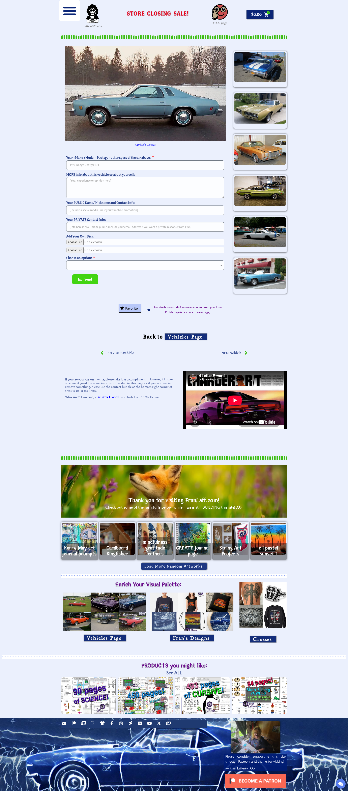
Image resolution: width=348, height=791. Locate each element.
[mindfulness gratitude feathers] (155, 539)
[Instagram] (122, 724)
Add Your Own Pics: (80, 236)
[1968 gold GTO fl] (260, 108)
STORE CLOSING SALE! (158, 13)
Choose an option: (79, 258)
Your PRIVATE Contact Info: (86, 219)
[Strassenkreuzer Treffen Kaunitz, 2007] (260, 232)
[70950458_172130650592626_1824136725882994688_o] (260, 67)
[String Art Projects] (230, 539)
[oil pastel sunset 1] (268, 539)
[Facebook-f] (113, 724)
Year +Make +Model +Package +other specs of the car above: (108, 157)
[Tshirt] (103, 724)
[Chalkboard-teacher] (84, 724)
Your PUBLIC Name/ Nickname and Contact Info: (100, 202)
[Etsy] (94, 724)
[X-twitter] (160, 724)
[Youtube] (150, 724)
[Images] (169, 724)
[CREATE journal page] (193, 539)
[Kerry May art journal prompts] (79, 539)
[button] (69, 10)
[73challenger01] (260, 191)
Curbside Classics (145, 145)
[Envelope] (65, 724)
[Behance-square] (141, 724)
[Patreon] (75, 724)
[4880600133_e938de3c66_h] (260, 150)
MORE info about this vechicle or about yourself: (100, 174)
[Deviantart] (131, 724)
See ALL (174, 673)
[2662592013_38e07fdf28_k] (260, 273)
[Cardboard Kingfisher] (117, 539)
